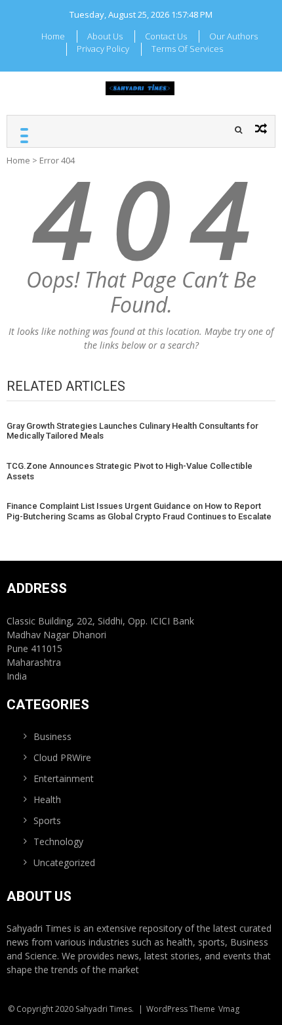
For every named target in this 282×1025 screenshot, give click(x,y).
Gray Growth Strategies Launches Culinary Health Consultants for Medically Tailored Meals (132, 431)
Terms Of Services (187, 49)
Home (53, 36)
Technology (58, 841)
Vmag (228, 1008)
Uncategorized (64, 862)
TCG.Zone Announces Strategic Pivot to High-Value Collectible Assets (129, 471)
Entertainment (63, 778)
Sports (47, 820)
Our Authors (233, 36)
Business (52, 736)
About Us (105, 36)
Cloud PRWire (62, 757)
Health (47, 799)
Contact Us (166, 36)
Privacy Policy (103, 49)
